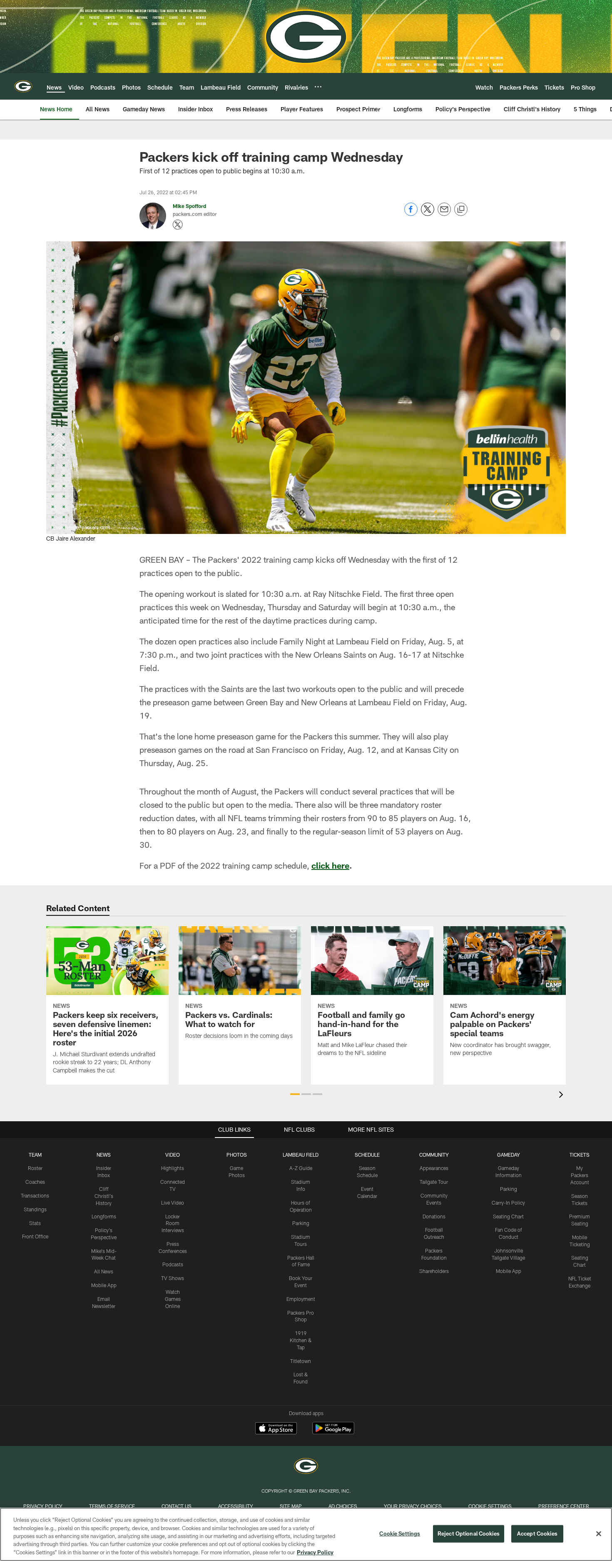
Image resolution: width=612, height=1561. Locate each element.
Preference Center (563, 1506)
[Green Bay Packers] (306, 1467)
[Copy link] (461, 210)
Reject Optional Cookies (469, 1533)
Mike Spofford (189, 206)
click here (330, 865)
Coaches (35, 1182)
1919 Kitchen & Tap (301, 1340)
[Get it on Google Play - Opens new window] (333, 1432)
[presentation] (562, 1095)
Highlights (172, 1168)
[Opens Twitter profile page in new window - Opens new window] (178, 225)
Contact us (177, 1506)
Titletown (300, 1361)
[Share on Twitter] (427, 213)
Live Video (172, 1202)
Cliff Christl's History (104, 1196)
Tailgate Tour (434, 1182)
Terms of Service (112, 1506)
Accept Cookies (537, 1533)
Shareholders (434, 1271)
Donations (434, 1216)
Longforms (104, 1216)
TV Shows (172, 1278)
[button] (295, 1094)
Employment (300, 1299)
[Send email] (444, 213)
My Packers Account (579, 1175)
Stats (35, 1223)
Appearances (434, 1168)
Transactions (35, 1195)
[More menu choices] (318, 86)
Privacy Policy (42, 1506)
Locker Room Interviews (173, 1223)
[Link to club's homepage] (23, 86)
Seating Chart (508, 1216)
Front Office (35, 1236)
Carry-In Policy (508, 1202)
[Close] (599, 1534)
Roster (35, 1168)
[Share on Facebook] (411, 213)
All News (103, 1271)
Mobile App (104, 1285)
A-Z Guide (300, 1168)
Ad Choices (342, 1506)
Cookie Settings (490, 1506)
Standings (35, 1209)
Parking (300, 1223)
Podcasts (172, 1264)
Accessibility (235, 1506)
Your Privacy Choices (413, 1506)
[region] (306, 1534)
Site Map (291, 1506)
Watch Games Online (173, 1299)
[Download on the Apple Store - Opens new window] (276, 1429)
